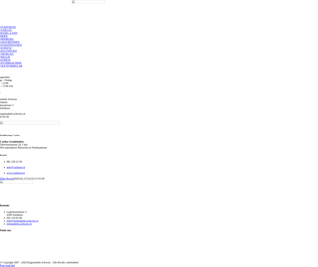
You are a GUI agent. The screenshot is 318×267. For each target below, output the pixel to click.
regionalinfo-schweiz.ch (19, 223)
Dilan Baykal (7, 178)
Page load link (7, 265)
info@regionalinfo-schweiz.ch (22, 220)
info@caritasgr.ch (16, 167)
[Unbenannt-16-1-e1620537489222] (88, 2)
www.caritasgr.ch (16, 173)
